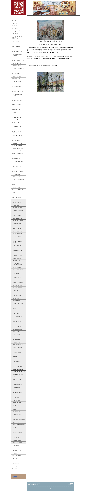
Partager (15, 476)
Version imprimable (32, 483)
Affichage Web (70, 484)
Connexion (71, 483)
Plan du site (38, 483)
